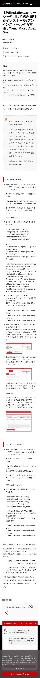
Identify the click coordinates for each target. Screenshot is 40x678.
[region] (20, 664)
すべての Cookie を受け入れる (20, 674)
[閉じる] (37, 653)
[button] (31, 4)
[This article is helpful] (31, 607)
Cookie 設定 (20, 668)
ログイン (31, 639)
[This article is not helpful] (6, 613)
